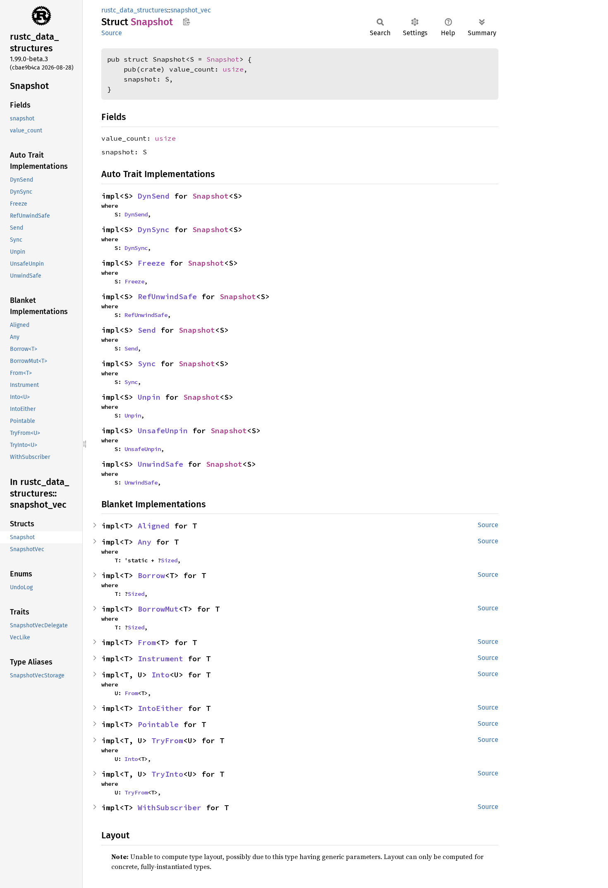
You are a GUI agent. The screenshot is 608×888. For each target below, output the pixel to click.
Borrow (151, 575)
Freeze (151, 263)
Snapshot (222, 59)
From (147, 642)
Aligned (154, 525)
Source (111, 33)
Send (147, 330)
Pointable (158, 724)
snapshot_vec (190, 10)
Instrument (160, 658)
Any (144, 542)
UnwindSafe (160, 464)
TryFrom (167, 740)
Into (160, 674)
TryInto (167, 774)
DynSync (154, 229)
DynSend (154, 196)
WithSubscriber (169, 807)
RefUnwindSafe (167, 296)
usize (233, 69)
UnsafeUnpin (163, 430)
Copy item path (186, 21)
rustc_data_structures (134, 10)
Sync (147, 363)
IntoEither (160, 708)
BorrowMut (158, 609)
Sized (169, 560)
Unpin (149, 397)
